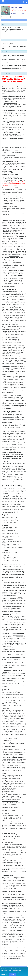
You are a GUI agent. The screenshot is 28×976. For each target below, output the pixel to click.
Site (3, 24)
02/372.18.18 (6, 169)
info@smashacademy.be (17, 169)
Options (4, 40)
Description (5, 52)
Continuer (14, 20)
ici (8, 708)
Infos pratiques (6, 73)
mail (11, 256)
